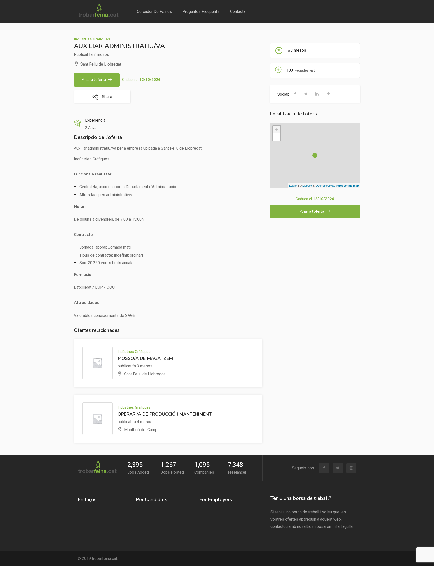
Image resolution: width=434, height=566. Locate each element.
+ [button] (276, 129)
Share (106, 96)
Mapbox (307, 185)
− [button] (276, 137)
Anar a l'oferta (94, 79)
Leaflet (293, 185)
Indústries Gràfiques (92, 39)
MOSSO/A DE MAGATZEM (145, 358)
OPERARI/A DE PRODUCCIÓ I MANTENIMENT (165, 414)
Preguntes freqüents (201, 11)
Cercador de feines (154, 11)
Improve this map (347, 185)
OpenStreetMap (325, 185)
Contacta (237, 11)
